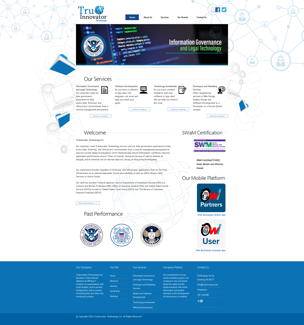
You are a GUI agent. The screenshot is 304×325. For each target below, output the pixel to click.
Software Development (126, 86)
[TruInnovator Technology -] (92, 19)
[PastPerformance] (101, 213)
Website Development (143, 307)
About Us (148, 17)
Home (132, 17)
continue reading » (100, 116)
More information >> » (88, 203)
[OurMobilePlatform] (203, 177)
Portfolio (114, 296)
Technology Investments (165, 86)
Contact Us (201, 17)
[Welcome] (93, 132)
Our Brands (182, 17)
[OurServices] (95, 78)
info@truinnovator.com (207, 284)
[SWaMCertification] (202, 132)
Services (165, 17)
